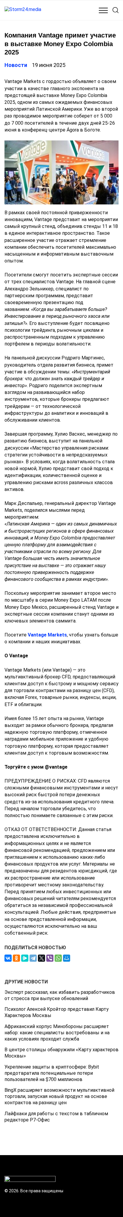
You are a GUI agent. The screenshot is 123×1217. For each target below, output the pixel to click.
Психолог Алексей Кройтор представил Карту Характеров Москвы (56, 1012)
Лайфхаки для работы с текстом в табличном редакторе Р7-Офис (56, 1117)
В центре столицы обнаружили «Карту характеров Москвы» (61, 1053)
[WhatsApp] (58, 958)
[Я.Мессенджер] (24, 958)
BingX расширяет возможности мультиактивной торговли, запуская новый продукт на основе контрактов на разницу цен (59, 1096)
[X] (41, 958)
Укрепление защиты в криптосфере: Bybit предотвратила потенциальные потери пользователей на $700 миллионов (51, 1073)
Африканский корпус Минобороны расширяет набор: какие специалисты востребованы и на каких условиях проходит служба (57, 1033)
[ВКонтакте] (8, 958)
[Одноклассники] (16, 958)
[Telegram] (33, 958)
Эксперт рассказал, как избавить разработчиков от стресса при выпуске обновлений (59, 995)
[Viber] (49, 958)
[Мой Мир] (66, 958)
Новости (15, 65)
